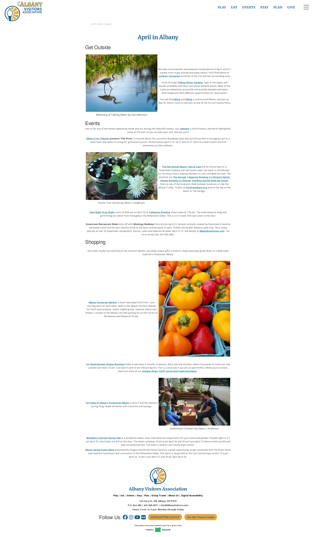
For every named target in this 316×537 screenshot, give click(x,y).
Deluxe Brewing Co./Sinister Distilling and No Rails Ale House (194, 180)
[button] (306, 11)
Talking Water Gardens (190, 82)
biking (189, 99)
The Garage (179, 177)
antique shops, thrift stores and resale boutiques (169, 371)
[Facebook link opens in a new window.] (125, 518)
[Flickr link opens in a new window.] (144, 518)
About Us (173, 495)
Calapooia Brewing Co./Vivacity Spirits (208, 177)
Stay (139, 495)
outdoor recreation (169, 76)
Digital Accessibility (192, 495)
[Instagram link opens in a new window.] (132, 518)
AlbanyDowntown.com (211, 231)
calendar (184, 128)
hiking (177, 99)
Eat (122, 495)
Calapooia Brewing (159, 212)
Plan (146, 495)
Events (130, 495)
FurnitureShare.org (196, 187)
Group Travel (158, 495)
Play (115, 495)
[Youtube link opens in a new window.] (138, 518)
